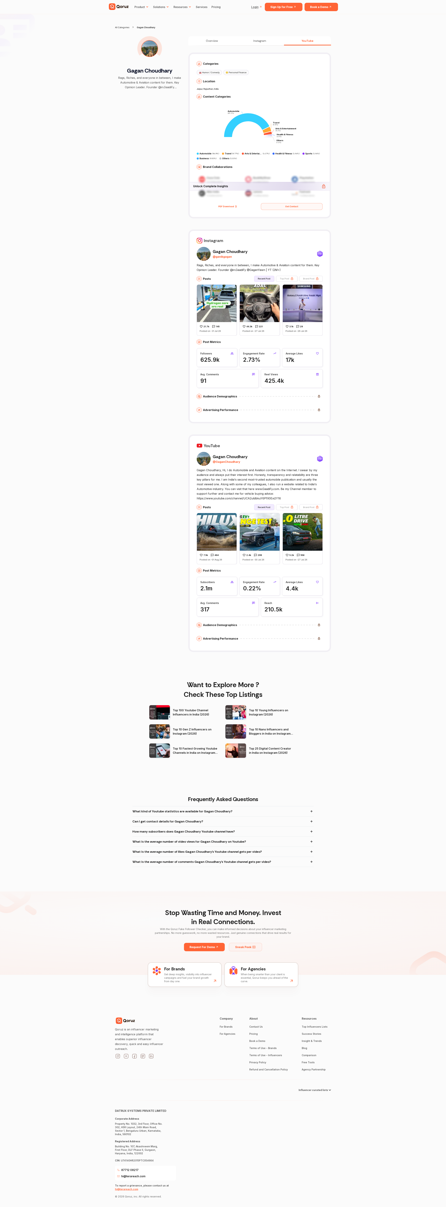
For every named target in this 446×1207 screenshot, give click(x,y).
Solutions (159, 7)
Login (255, 7)
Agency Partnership (314, 1069)
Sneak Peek (243, 947)
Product (139, 7)
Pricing (216, 7)
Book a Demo (319, 7)
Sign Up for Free (281, 7)
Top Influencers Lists (315, 1026)
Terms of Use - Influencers (265, 1055)
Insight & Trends (312, 1040)
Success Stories (311, 1033)
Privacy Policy (257, 1062)
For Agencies (227, 1033)
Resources (180, 7)
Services (201, 7)
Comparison (309, 1055)
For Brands (226, 1026)
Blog (304, 1048)
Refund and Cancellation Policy (268, 1069)
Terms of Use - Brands (263, 1048)
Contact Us (256, 1026)
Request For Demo (202, 947)
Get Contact (291, 206)
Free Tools (308, 1062)
